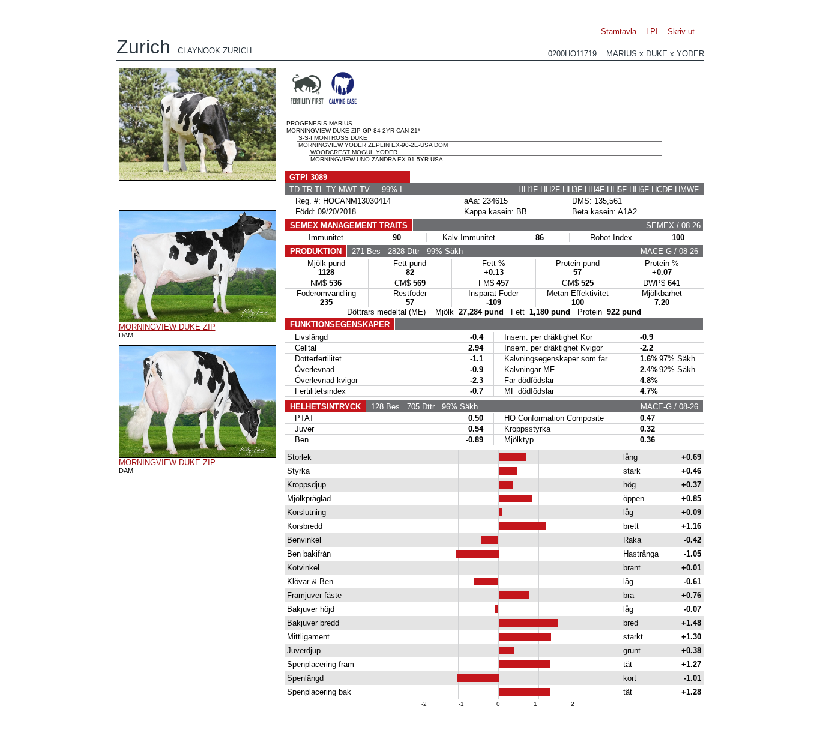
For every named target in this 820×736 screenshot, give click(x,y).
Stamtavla (618, 31)
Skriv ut (681, 31)
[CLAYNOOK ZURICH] (197, 177)
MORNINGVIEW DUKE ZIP (167, 326)
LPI (652, 31)
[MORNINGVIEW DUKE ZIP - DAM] (197, 319)
